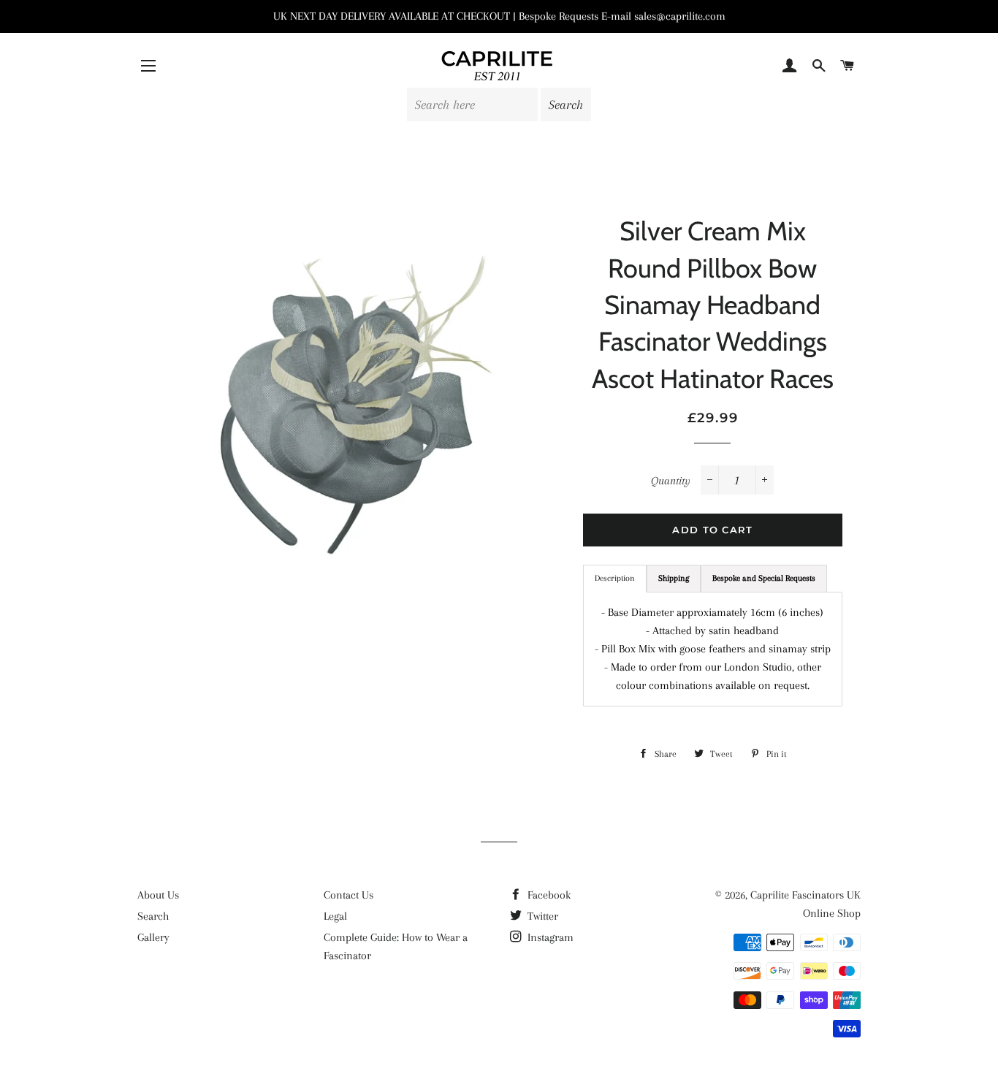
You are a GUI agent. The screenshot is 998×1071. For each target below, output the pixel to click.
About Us (158, 895)
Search (153, 916)
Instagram (549, 937)
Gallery (153, 937)
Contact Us (348, 895)
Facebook (548, 895)
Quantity (670, 480)
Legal (335, 916)
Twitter (541, 916)
